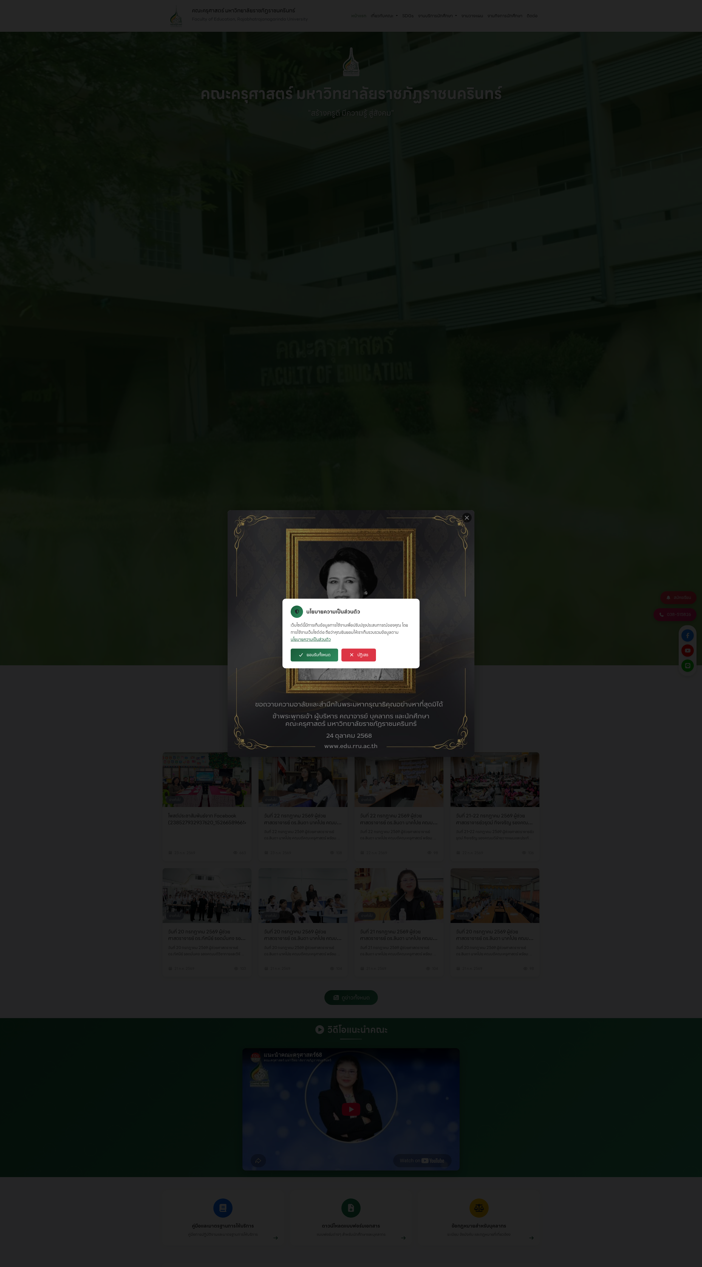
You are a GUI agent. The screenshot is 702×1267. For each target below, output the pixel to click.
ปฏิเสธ (362, 655)
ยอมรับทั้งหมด (318, 655)
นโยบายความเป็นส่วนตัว (311, 639)
